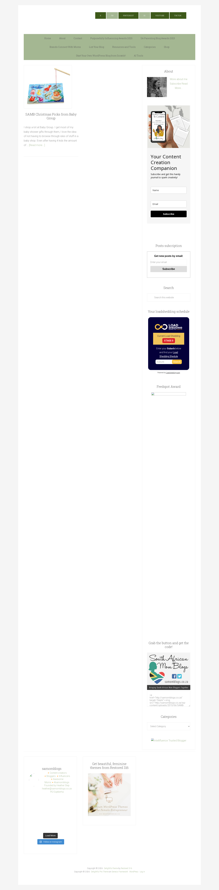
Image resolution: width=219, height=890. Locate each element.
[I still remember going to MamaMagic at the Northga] (45, 813)
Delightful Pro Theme (100, 872)
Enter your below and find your (168, 352)
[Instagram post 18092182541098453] (33, 813)
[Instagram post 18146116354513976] (56, 813)
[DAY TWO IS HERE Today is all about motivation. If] (67, 827)
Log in (142, 872)
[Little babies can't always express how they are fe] (56, 800)
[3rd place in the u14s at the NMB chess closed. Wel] (33, 800)
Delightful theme (111, 868)
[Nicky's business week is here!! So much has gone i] (56, 827)
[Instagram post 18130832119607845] (33, 820)
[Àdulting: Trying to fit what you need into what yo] (45, 820)
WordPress (133, 872)
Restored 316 (126, 868)
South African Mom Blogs (55, 18)
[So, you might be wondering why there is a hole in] (45, 806)
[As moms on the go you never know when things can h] (56, 806)
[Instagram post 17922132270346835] (56, 820)
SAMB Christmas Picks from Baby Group (51, 116)
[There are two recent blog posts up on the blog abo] (67, 820)
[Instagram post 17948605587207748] (67, 806)
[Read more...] (37, 145)
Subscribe (175, 83)
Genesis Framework (120, 872)
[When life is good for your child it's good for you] (33, 806)
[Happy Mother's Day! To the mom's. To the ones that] (45, 827)
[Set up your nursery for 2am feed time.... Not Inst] (67, 800)
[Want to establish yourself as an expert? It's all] (45, 800)
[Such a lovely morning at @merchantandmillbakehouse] (67, 813)
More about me (178, 79)
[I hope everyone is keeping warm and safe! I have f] (33, 827)
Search (177, 362)
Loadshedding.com (173, 373)
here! (157, 7)
